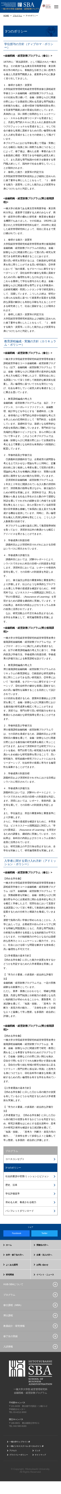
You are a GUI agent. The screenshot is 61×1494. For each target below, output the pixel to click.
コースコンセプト (14, 1159)
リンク (37, 1450)
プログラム (11, 1151)
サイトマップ (40, 1455)
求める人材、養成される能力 (20, 1202)
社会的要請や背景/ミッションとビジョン (27, 1176)
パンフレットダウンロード (19, 1210)
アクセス (13, 1450)
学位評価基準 (12, 1193)
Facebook (16, 1233)
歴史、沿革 (11, 1185)
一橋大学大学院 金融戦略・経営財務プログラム (21, 9)
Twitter (44, 1233)
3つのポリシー (13, 1167)
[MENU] (56, 6)
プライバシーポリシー (18, 1455)
